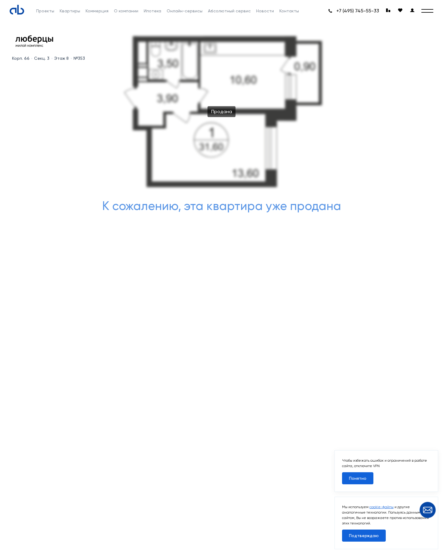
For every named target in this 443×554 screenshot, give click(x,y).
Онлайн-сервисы (185, 10)
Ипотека (152, 10)
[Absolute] (17, 9)
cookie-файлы (381, 507)
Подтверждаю (364, 535)
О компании (126, 10)
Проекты (45, 10)
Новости (265, 10)
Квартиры (70, 10)
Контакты (289, 10)
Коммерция (97, 10)
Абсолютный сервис (229, 10)
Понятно (357, 478)
